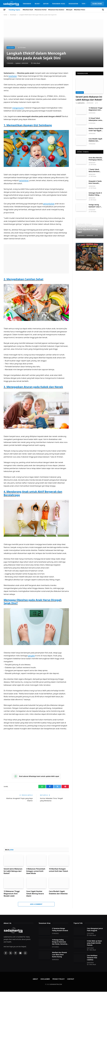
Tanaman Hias (58, 4)
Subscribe (97, 4)
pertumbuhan (48, 203)
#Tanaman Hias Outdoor (56, 10)
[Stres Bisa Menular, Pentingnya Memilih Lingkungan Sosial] (81, 160)
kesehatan (13, 76)
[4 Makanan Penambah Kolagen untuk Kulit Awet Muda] (36, 860)
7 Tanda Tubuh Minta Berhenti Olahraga (94, 170)
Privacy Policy (58, 979)
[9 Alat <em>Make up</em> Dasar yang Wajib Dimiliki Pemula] (79, 944)
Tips (83, 4)
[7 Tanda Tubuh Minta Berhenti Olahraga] (81, 172)
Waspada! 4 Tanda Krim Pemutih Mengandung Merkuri (95, 182)
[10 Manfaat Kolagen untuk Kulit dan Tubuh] (59, 860)
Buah (37, 4)
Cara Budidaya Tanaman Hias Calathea (92, 957)
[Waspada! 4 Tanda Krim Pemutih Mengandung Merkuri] (81, 184)
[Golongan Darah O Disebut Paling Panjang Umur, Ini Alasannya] (81, 195)
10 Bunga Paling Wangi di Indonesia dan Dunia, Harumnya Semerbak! (60, 942)
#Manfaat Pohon (79, 10)
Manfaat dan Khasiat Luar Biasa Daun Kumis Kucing (59, 954)
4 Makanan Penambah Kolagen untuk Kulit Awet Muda (35, 871)
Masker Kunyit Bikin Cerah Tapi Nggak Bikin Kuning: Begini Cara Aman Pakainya (96, 129)
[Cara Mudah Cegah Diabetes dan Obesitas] (59, 883)
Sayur (45, 4)
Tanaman (27, 4)
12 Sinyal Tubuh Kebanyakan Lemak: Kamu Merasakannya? (96, 119)
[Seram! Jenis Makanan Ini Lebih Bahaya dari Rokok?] (14, 860)
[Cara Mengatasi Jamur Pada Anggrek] (79, 931)
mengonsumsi (18, 108)
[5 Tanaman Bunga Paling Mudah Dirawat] (44, 931)
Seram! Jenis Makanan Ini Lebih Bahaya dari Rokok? (13, 871)
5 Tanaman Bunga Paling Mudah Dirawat (60, 929)
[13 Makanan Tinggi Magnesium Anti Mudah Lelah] (14, 883)
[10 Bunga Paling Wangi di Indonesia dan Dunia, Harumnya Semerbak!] (44, 942)
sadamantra (81, 103)
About (35, 979)
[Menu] (4, 9)
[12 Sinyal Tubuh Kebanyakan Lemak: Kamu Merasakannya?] (81, 121)
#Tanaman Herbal (40, 10)
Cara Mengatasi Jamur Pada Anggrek (95, 929)
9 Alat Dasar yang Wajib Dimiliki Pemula (94, 943)
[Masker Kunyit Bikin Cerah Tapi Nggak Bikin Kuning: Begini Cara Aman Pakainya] (81, 131)
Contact (70, 979)
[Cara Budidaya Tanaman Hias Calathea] (79, 958)
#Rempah (69, 10)
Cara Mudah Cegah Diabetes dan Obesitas (58, 892)
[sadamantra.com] (11, 3)
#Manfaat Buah (28, 10)
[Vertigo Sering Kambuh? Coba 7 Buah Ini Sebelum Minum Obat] (81, 207)
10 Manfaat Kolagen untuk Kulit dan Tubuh (58, 870)
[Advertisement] (36, 259)
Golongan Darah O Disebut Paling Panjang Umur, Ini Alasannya (95, 194)
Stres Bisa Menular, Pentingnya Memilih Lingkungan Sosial (96, 159)
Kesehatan (73, 4)
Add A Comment (36, 904)
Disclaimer (45, 979)
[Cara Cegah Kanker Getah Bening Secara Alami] (36, 883)
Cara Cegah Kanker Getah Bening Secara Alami (35, 893)
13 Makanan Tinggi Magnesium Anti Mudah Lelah (12, 893)
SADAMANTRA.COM (56, 984)
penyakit (31, 655)
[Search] (103, 9)
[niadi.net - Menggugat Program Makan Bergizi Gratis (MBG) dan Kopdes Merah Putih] (89, 257)
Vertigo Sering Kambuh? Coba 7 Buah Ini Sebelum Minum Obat (95, 206)
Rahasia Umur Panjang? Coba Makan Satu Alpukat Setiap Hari (88, 228)
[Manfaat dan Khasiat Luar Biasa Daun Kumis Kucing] (44, 955)
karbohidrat (24, 180)
